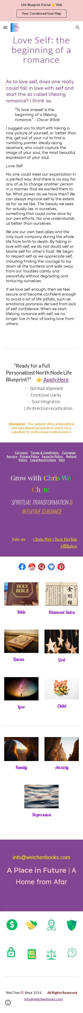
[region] (41, 10)
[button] (5, 27)
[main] (41, 49)
